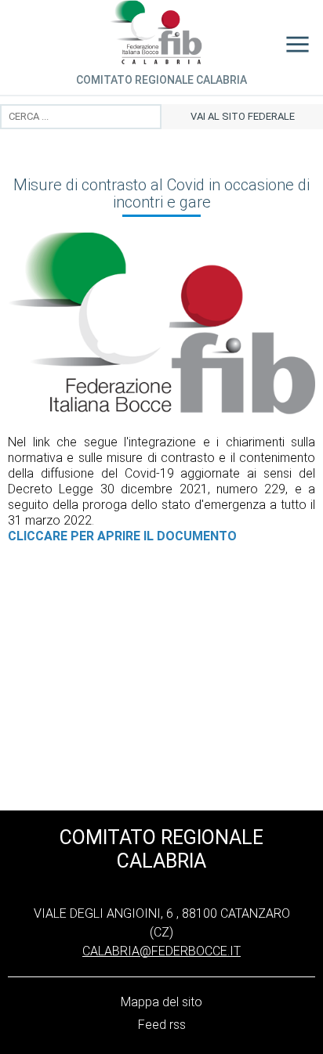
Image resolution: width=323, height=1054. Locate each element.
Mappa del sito (161, 1001)
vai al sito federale (243, 116)
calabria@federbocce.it (161, 951)
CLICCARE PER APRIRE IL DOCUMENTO (122, 536)
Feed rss (162, 1024)
